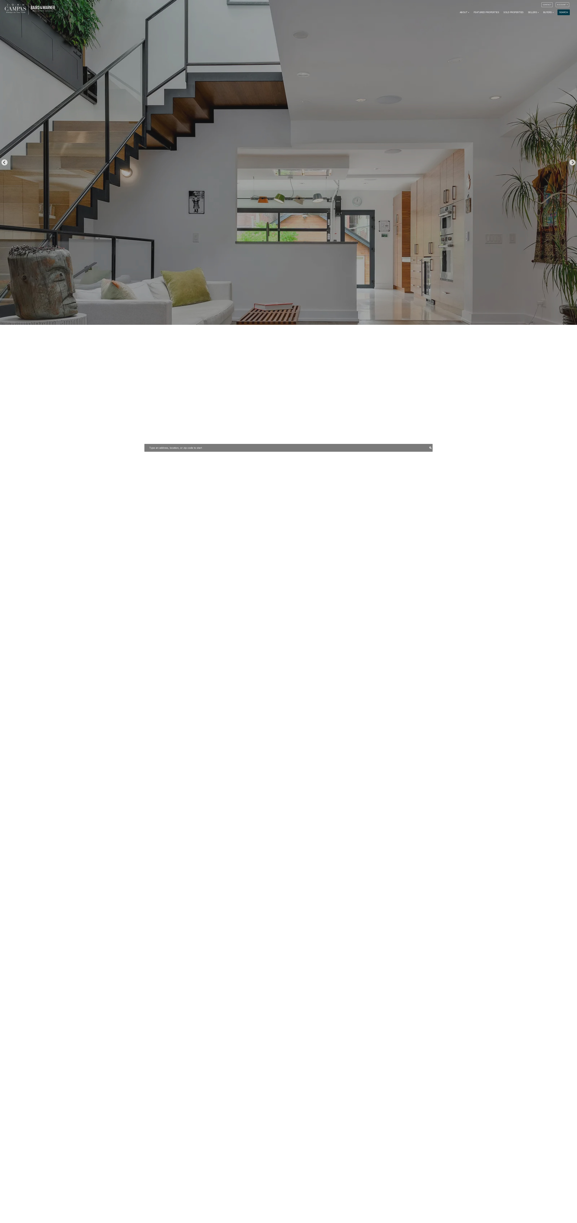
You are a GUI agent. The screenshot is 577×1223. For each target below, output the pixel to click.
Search (563, 12)
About (464, 12)
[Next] (572, 162)
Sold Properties (514, 12)
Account (561, 5)
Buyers (547, 12)
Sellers (532, 12)
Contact (547, 5)
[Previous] (5, 162)
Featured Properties (486, 12)
